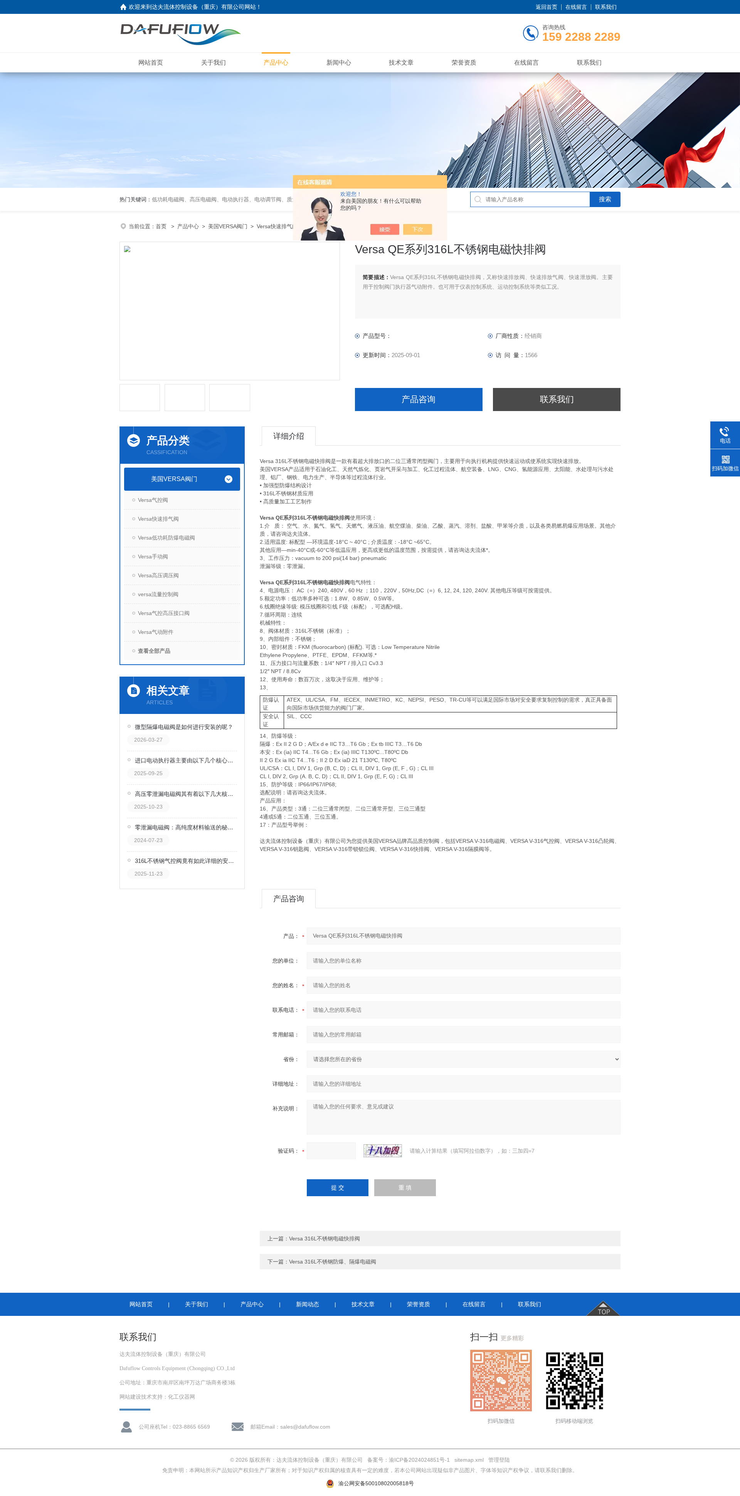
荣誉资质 (464, 62)
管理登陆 (499, 1460)
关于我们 (213, 62)
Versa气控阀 (153, 500)
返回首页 (546, 7)
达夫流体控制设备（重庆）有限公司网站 (204, 6)
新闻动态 (307, 1304)
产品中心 (276, 62)
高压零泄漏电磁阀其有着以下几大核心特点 (186, 794)
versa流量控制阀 (158, 594)
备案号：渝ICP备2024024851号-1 (408, 1460)
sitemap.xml (469, 1460)
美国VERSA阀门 (227, 226)
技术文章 (401, 62)
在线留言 (576, 7)
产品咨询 (419, 399)
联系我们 (606, 7)
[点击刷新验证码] (382, 1150)
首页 (162, 226)
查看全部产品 (154, 651)
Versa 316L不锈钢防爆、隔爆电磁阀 (332, 1262)
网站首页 (150, 62)
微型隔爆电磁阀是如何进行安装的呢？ (184, 727)
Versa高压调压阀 (158, 575)
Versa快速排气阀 (277, 226)
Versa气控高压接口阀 (164, 613)
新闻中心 (338, 62)
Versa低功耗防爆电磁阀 (166, 538)
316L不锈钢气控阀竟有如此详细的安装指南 (186, 860)
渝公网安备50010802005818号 (376, 1483)
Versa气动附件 (155, 632)
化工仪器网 (181, 1397)
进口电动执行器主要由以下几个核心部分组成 (186, 760)
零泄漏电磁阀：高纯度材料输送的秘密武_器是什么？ (186, 827)
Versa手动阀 (153, 556)
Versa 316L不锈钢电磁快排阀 (324, 1238)
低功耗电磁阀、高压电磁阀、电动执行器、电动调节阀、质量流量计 (233, 199)
